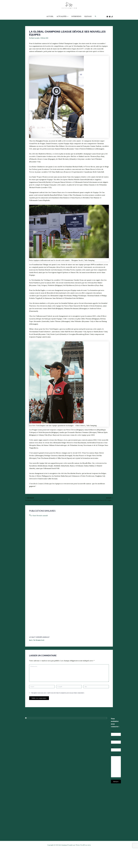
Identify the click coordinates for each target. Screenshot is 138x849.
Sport (30, 640)
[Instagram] (109, 16)
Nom (112, 731)
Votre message (115, 755)
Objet (112, 747)
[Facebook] (107, 16)
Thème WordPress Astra (83, 845)
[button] (67, 16)
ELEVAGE (88, 16)
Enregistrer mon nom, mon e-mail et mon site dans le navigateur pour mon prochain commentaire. (57, 693)
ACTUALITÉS (62, 16)
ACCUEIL (49, 16)
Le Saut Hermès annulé (39, 637)
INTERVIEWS (76, 16)
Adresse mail (114, 739)
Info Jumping (67, 10)
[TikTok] (112, 16)
